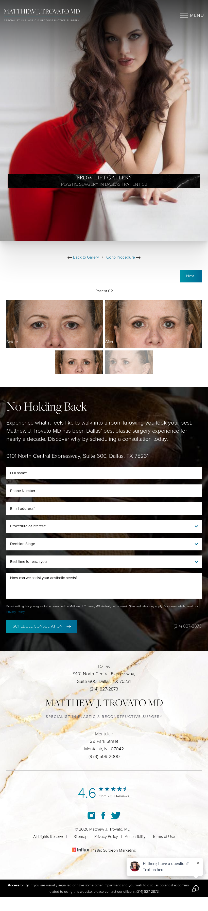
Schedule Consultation (37, 626)
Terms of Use (163, 836)
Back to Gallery (85, 257)
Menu (197, 15)
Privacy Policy (15, 612)
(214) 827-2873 (188, 626)
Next (190, 276)
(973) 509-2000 (104, 756)
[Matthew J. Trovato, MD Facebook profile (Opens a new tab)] (103, 815)
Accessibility (135, 836)
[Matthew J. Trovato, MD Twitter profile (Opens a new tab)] (116, 815)
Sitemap (81, 836)
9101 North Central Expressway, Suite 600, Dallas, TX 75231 (77, 456)
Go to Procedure (121, 257)
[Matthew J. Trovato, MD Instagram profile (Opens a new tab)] (91, 815)
